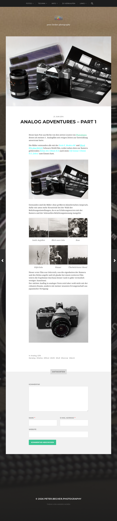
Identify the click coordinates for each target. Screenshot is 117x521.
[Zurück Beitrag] (2, 260)
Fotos (29, 3)
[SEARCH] (92, 3)
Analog (34, 356)
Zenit (72, 358)
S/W (39, 356)
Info (54, 3)
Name (32, 418)
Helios (40, 358)
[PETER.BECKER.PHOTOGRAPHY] (58, 18)
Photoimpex (81, 135)
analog (33, 358)
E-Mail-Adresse (67, 418)
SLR (58, 358)
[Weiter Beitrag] (114, 260)
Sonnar (65, 358)
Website (32, 429)
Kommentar (34, 384)
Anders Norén (63, 504)
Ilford (47, 358)
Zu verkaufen (68, 3)
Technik (41, 3)
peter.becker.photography (62, 499)
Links (82, 3)
